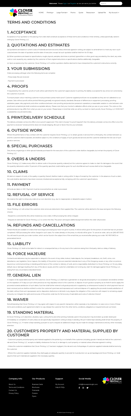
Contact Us (13, 390)
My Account (59, 384)
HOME (41, 13)
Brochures (35, 387)
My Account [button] (113, 13)
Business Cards (37, 384)
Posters (35, 393)
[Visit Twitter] (88, 388)
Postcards (35, 390)
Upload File (102, 13)
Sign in (65, 3)
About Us (12, 384)
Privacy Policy (14, 393)
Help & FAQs (59, 387)
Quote (81, 13)
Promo (73, 13)
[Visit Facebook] (79, 388)
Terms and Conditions (16, 387)
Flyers (34, 396)
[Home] (112, 380)
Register (73, 3)
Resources (90, 13)
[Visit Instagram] (83, 388)
